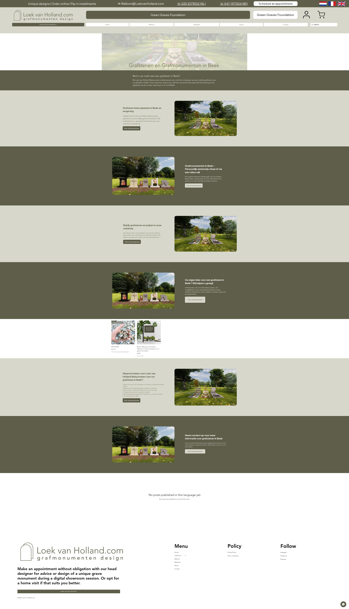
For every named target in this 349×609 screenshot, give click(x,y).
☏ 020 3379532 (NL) (191, 3)
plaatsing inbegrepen (124, 352)
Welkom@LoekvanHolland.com (142, 3)
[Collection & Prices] (185, 555)
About (176, 565)
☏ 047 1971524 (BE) (234, 3)
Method (177, 559)
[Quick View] (149, 332)
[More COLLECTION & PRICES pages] (56, 24)
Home (176, 552)
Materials (177, 562)
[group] (174, 338)
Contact (177, 569)
